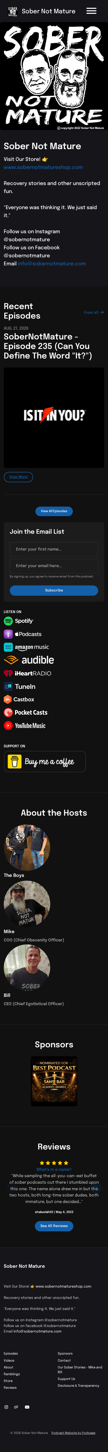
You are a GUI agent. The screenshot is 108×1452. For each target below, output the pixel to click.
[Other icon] (17, 1407)
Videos (9, 1360)
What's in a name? (54, 1170)
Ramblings (12, 1374)
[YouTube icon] (27, 1407)
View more (18, 477)
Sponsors (65, 1353)
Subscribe (54, 590)
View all (91, 313)
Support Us (66, 1379)
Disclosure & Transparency (78, 1385)
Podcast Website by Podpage (73, 1433)
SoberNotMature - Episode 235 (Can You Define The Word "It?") (48, 347)
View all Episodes (54, 511)
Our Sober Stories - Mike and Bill (80, 1370)
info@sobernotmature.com (52, 264)
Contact (64, 1360)
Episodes (11, 1353)
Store (8, 1381)
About (8, 1367)
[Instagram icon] (6, 1407)
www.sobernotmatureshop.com (43, 167)
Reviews (10, 1387)
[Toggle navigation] (91, 12)
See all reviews (54, 1226)
